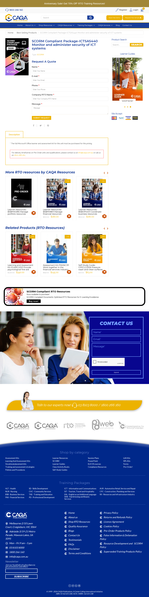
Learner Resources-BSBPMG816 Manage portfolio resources (18, 211)
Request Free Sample (132, 18)
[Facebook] (33, 125)
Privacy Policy (111, 512)
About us (72, 517)
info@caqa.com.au (85, 153)
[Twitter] (40, 125)
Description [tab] (14, 134)
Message (37, 104)
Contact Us (74, 535)
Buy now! (34, 301)
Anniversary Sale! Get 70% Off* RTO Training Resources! (74, 3)
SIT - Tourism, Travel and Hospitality (79, 491)
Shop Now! (127, 101)
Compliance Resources (97, 467)
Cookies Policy (111, 526)
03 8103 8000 (87, 405)
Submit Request (41, 118)
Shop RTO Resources (79, 521)
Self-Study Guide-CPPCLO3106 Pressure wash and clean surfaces (90, 267)
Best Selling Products (27, 33)
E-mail (35, 76)
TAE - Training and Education (40, 494)
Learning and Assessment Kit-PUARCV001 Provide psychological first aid (20, 267)
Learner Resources (60, 458)
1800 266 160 (19, 155)
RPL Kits (126, 461)
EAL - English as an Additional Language (80, 494)
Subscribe (21, 576)
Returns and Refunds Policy (118, 517)
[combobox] (68, 18)
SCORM (40, 54)
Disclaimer (74, 548)
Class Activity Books (61, 467)
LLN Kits (126, 458)
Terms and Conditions (79, 553)
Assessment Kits (12, 458)
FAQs (71, 544)
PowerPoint (93, 461)
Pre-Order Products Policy (117, 530)
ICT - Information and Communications (80, 488)
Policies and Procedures (15, 470)
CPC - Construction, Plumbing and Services (117, 491)
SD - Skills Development (38, 488)
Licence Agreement (114, 521)
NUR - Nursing (11, 491)
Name (35, 67)
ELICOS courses (94, 464)
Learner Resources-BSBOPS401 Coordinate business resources (89, 211)
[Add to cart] (34, 213)
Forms (125, 464)
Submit (116, 372)
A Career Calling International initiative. (88, 591)
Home (10, 33)
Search (136, 44)
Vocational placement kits (15, 464)
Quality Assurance (77, 526)
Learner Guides (59, 464)
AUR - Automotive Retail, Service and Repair (118, 488)
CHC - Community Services (40, 491)
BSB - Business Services (14, 494)
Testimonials (74, 539)
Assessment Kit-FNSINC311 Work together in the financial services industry (56, 267)
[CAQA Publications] (16, 17)
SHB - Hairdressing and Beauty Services (77, 498)
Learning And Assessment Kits (17, 461)
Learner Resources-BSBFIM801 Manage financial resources (52, 211)
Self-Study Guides (60, 470)
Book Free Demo (114, 18)
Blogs (71, 530)
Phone (35, 85)
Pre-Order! (128, 467)
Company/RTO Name (43, 95)
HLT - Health (10, 488)
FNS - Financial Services (14, 497)
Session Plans (93, 458)
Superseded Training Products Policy (123, 551)
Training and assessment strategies (19, 467)
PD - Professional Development (42, 497)
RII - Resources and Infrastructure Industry (117, 494)
